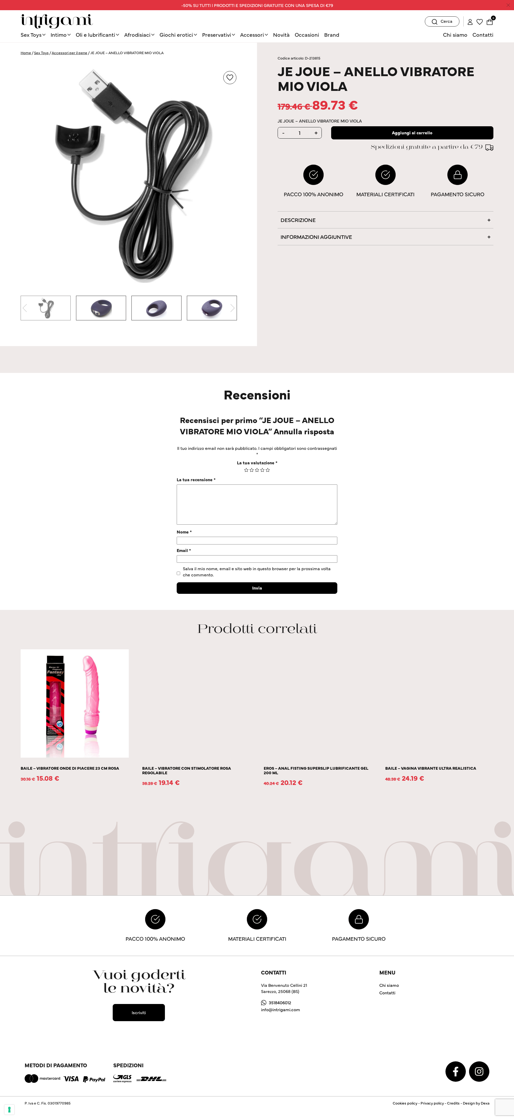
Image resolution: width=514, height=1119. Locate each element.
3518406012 (280, 1002)
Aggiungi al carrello (412, 132)
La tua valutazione (257, 462)
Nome (184, 532)
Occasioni (307, 34)
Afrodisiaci (137, 34)
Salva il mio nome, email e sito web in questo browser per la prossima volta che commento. (257, 571)
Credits (453, 1103)
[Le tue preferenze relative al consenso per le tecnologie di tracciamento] (9, 1110)
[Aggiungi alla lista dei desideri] (229, 77)
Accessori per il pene (69, 52)
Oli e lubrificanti (95, 34)
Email (184, 550)
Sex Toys (31, 34)
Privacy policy (432, 1103)
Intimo (59, 34)
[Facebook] (456, 1071)
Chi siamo (455, 34)
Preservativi (216, 34)
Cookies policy (405, 1103)
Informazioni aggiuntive (316, 236)
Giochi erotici (176, 34)
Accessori (252, 34)
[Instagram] (479, 1071)
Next (232, 308)
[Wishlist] (480, 21)
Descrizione (298, 219)
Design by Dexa (476, 1103)
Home (26, 52)
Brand (331, 34)
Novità (281, 34)
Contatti (483, 34)
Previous (25, 308)
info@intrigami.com (280, 1009)
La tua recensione (196, 479)
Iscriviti (139, 1012)
